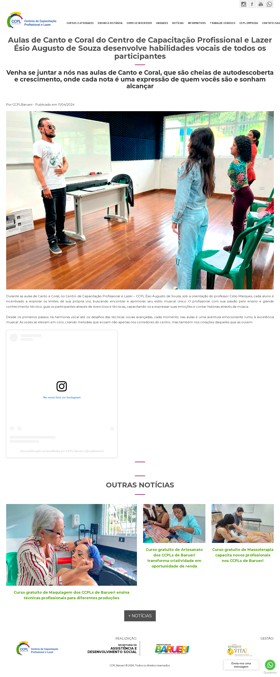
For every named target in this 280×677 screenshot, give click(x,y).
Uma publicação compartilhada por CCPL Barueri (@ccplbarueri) (62, 451)
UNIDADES (162, 23)
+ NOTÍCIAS (140, 615)
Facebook (252, 4)
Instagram (243, 4)
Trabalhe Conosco (222, 23)
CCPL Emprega (248, 23)
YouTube (261, 4)
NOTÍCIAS (178, 23)
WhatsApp (269, 4)
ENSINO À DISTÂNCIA (110, 23)
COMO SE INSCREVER (139, 23)
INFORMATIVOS (197, 23)
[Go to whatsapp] (270, 665)
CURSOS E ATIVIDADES (80, 23)
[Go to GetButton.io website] (270, 672)
